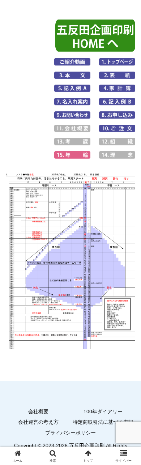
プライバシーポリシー (70, 433)
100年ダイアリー (103, 411)
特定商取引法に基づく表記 (103, 422)
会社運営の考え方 (38, 422)
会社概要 (38, 411)
